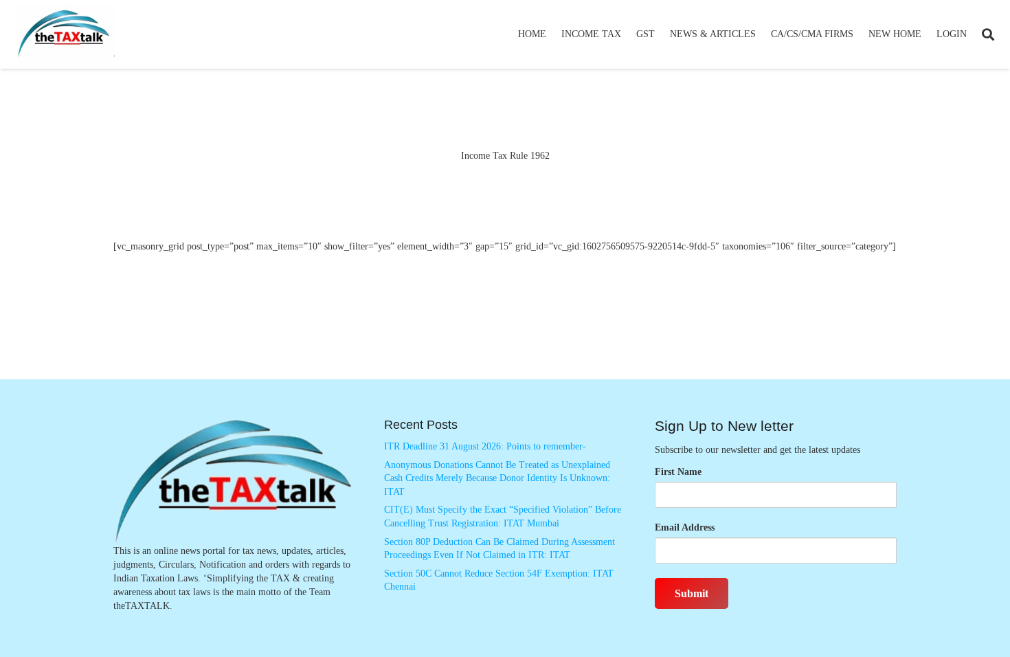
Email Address (685, 527)
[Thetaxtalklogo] (64, 34)
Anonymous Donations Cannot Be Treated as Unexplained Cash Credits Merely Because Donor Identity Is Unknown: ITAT (497, 478)
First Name (678, 472)
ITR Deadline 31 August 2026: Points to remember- (485, 446)
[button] (627, 34)
